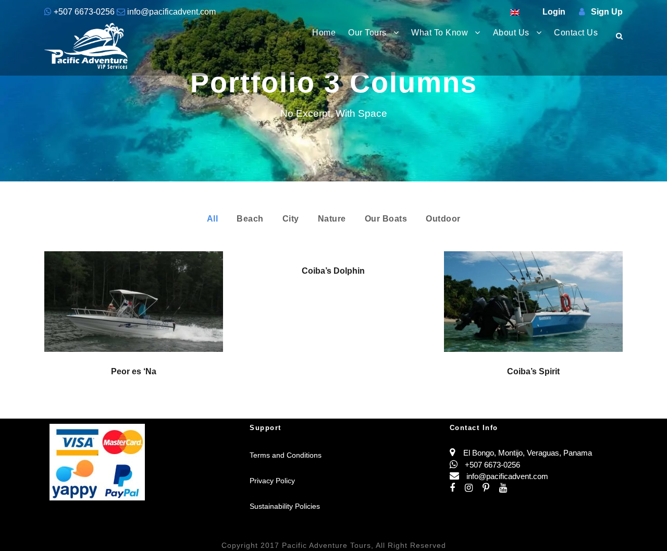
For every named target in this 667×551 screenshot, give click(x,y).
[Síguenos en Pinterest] (491, 488)
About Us (511, 32)
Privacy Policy (272, 480)
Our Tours (367, 32)
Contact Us (576, 32)
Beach (250, 218)
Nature (332, 218)
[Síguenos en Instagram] (474, 488)
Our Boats (386, 218)
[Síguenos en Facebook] (457, 488)
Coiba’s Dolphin (333, 270)
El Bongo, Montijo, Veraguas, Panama (527, 452)
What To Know (439, 32)
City (290, 218)
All (212, 218)
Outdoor (443, 218)
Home (324, 32)
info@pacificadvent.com (170, 11)
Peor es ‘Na (133, 371)
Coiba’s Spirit (533, 371)
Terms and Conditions (286, 455)
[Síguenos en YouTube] (507, 488)
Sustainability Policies (285, 506)
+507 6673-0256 (84, 11)
